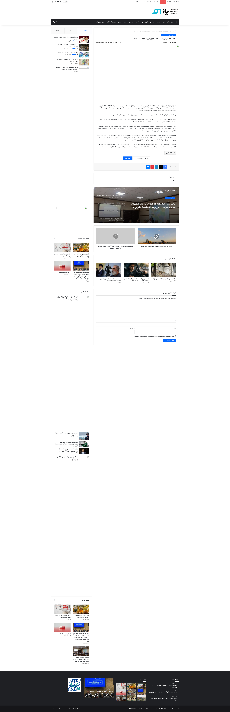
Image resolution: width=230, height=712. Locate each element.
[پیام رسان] (148, 167)
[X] (161, 167)
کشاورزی (131, 22)
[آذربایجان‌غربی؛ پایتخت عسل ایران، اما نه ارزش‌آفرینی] (81, 247)
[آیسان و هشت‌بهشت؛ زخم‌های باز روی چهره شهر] (141, 698)
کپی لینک (127, 158)
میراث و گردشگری (111, 22)
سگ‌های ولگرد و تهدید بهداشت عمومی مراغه (164, 279)
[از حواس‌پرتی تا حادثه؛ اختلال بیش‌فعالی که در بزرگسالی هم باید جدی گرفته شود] (136, 270)
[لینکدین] (156, 167)
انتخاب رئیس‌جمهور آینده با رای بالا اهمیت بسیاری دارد (67, 458)
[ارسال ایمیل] (170, 42)
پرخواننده (84, 30)
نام (175, 321)
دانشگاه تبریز (170, 153)
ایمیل (174, 329)
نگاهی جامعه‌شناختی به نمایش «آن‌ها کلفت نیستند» (146, 2)
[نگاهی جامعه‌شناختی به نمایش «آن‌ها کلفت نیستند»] (62, 247)
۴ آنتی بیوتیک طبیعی (65, 272)
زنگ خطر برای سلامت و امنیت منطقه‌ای (68, 53)
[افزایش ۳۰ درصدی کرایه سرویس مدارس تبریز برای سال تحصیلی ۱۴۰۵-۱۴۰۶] (131, 698)
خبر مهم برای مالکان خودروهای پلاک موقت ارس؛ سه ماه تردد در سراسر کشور (151, 205)
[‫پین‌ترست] (152, 167)
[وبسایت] (173, 180)
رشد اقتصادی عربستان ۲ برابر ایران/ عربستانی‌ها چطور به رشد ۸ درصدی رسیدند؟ (66, 443)
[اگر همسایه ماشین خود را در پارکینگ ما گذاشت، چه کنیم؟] (84, 47)
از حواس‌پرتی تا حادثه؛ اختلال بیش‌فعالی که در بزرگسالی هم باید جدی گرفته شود (136, 279)
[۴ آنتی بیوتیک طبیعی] (62, 266)
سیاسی (158, 22)
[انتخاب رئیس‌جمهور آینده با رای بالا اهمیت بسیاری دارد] (84, 523)
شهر (164, 22)
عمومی (58, 709)
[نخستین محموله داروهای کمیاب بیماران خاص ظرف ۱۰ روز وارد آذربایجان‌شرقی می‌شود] (81, 651)
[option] (136, 205)
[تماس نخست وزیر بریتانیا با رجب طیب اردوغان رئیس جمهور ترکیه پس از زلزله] (84, 451)
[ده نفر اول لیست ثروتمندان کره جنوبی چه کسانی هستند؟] (84, 62)
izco (130, 709)
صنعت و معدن (122, 22)
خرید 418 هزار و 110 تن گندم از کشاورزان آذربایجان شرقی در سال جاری (67, 298)
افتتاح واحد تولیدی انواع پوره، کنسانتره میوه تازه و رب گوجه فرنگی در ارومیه (67, 68)
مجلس (53, 709)
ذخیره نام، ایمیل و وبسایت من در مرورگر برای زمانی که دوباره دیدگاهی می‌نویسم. (154, 336)
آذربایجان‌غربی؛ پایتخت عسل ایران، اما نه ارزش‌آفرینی (81, 255)
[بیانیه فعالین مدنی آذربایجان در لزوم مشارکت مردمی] (84, 39)
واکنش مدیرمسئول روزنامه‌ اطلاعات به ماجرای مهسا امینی (66, 434)
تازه (71, 30)
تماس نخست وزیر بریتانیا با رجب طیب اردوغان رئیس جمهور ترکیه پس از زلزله (68, 450)
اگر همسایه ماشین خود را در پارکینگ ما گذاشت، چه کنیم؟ (68, 45)
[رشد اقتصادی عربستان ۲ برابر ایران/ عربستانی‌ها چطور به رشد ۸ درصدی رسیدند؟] (84, 444)
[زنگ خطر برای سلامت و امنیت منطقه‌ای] (84, 54)
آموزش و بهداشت (167, 31)
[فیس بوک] (165, 167)
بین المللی (170, 22)
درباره (66, 709)
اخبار (163, 35)
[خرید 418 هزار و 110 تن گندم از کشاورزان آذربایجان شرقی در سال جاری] (84, 363)
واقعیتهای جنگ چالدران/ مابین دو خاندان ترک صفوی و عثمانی (99, 694)
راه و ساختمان (139, 22)
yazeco (173, 42)
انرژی (146, 22)
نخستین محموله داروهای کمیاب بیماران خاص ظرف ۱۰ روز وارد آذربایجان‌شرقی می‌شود (81, 659)
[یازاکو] (165, 12)
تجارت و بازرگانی (100, 22)
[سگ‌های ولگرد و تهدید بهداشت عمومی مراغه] (163, 270)
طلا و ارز (152, 22)
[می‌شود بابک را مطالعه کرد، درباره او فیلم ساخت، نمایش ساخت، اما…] (108, 270)
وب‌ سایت (132, 329)
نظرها (57, 30)
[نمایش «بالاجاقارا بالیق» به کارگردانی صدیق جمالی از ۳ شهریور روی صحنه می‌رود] (141, 686)
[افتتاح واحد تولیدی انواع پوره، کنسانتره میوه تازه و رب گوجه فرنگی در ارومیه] (84, 134)
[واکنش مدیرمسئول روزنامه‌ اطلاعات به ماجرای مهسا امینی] (84, 436)
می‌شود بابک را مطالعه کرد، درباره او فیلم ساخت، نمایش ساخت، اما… (110, 279)
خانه (176, 22)
